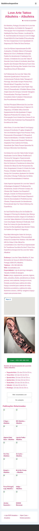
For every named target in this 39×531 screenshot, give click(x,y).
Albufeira (33, 20)
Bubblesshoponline (9, 3)
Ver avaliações (19, 400)
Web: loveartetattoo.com (20, 394)
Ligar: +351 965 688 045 (19, 360)
